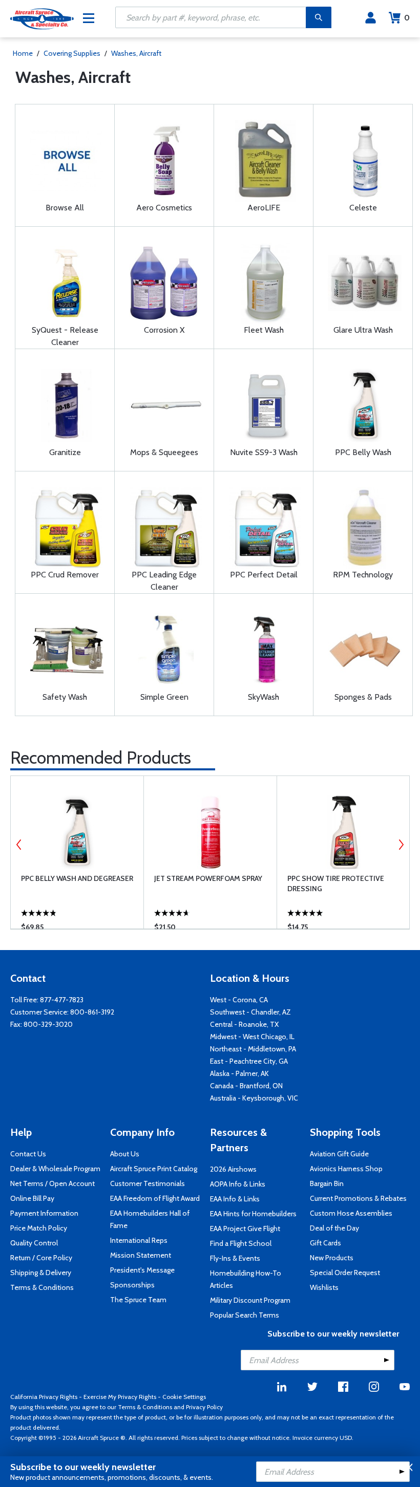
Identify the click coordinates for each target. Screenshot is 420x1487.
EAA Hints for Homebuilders (253, 1213)
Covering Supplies (72, 53)
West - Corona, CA (239, 999)
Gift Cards (325, 1242)
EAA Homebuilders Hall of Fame (150, 1219)
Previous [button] (19, 844)
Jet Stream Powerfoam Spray (208, 878)
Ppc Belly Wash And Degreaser (77, 878)
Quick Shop (84, 906)
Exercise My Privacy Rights (119, 1396)
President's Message (142, 1270)
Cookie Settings (184, 1396)
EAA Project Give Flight (245, 1228)
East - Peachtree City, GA (249, 1061)
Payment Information (44, 1213)
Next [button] (401, 844)
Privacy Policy (204, 1407)
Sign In (370, 18)
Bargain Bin (327, 1183)
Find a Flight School (240, 1243)
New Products (331, 1257)
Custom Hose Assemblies (351, 1213)
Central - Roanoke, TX (244, 1024)
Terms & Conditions (42, 1287)
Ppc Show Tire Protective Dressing (335, 883)
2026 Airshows (233, 1169)
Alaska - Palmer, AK (239, 1073)
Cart (407, 18)
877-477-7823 (61, 999)
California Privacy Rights (43, 1396)
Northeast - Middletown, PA (253, 1048)
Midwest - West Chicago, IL (252, 1036)
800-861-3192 (92, 1012)
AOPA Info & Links (237, 1184)
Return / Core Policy (41, 1257)
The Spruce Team (138, 1299)
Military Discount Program (250, 1300)
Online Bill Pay (32, 1198)
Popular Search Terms (244, 1315)
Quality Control (34, 1242)
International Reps (138, 1240)
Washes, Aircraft (136, 53)
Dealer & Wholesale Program (55, 1168)
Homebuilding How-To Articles (245, 1279)
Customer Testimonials (147, 1183)
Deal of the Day (334, 1228)
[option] (77, 852)
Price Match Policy (38, 1228)
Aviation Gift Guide (339, 1153)
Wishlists (324, 1287)
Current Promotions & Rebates (358, 1198)
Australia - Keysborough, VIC (254, 1098)
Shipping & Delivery (40, 1272)
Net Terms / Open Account (52, 1183)
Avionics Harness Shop (346, 1168)
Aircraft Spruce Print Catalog (153, 1168)
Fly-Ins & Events (235, 1258)
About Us (124, 1153)
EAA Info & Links (235, 1198)
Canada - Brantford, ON (246, 1085)
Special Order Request (345, 1272)
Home (23, 53)
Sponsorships (132, 1284)
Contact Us (28, 1153)
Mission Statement (140, 1255)
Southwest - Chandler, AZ (250, 1012)
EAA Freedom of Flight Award (155, 1198)
